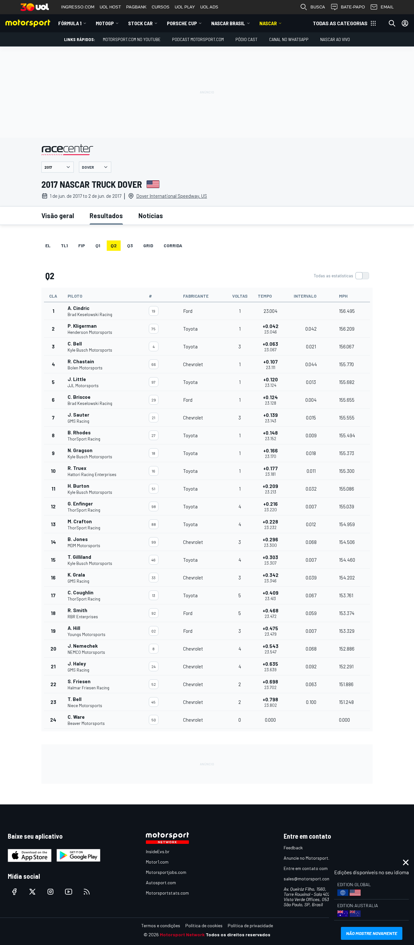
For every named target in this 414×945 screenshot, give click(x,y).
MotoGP (105, 23)
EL (47, 245)
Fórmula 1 (70, 23)
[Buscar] (392, 23)
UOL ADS (209, 7)
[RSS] (86, 891)
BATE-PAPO (353, 7)
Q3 (130, 245)
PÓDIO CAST (246, 39)
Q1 (97, 245)
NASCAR (268, 23)
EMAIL (387, 7)
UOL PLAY (185, 7)
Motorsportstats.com (167, 893)
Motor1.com (157, 862)
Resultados (106, 215)
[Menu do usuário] (404, 23)
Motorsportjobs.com (166, 872)
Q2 (114, 245)
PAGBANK (136, 7)
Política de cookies (204, 925)
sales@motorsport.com (307, 878)
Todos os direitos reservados (238, 934)
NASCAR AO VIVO (335, 39)
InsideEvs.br (157, 851)
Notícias (150, 215)
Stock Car (140, 23)
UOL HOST (110, 7)
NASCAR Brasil (228, 23)
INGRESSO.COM (77, 7)
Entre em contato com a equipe (314, 868)
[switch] (341, 275)
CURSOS (160, 7)
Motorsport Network (182, 934)
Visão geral (57, 215)
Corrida (173, 245)
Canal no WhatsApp (289, 39)
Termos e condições (160, 925)
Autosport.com (161, 882)
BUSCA (317, 7)
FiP (81, 245)
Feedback (293, 847)
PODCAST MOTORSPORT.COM (198, 39)
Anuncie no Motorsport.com (311, 858)
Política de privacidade (250, 925)
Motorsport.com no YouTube (131, 39)
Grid (148, 245)
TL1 (64, 245)
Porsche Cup (182, 23)
